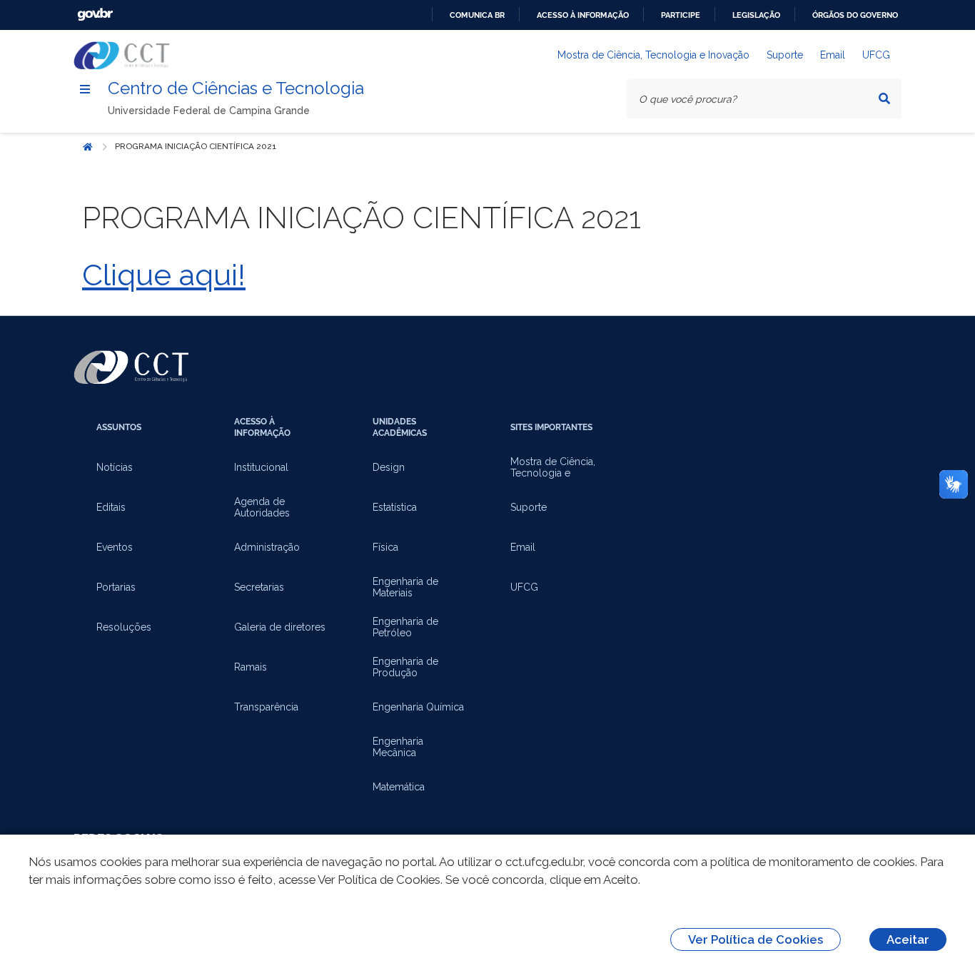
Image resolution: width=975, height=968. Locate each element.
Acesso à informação (583, 15)
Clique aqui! (164, 275)
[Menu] (85, 89)
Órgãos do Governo (855, 15)
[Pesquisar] (884, 98)
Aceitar (907, 939)
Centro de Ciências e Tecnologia (236, 88)
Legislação (756, 15)
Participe (680, 15)
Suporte (785, 55)
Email (832, 55)
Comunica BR (477, 15)
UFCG (876, 55)
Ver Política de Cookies (755, 939)
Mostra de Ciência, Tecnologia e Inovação (653, 55)
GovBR (95, 14)
